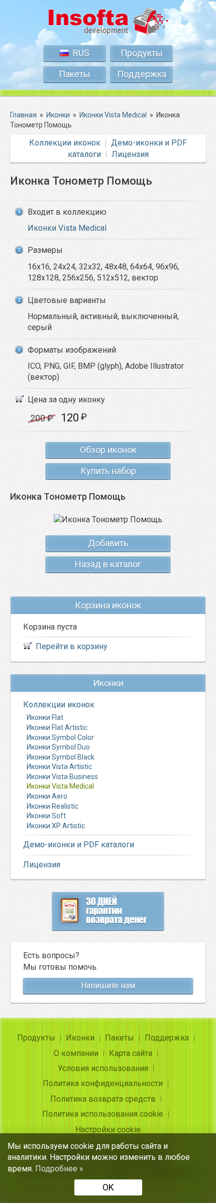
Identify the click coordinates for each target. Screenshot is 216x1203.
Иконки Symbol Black (60, 757)
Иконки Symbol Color (60, 737)
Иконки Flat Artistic (57, 727)
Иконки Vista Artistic (59, 767)
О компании (76, 1053)
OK (108, 1187)
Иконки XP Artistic (56, 826)
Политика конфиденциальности (103, 1083)
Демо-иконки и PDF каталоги (78, 844)
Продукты (142, 53)
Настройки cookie (108, 1129)
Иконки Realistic (52, 806)
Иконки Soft (46, 816)
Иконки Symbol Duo (58, 747)
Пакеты (74, 74)
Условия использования (103, 1068)
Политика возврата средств (103, 1099)
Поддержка (141, 74)
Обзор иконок (108, 449)
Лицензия (130, 154)
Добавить (108, 543)
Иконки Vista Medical (67, 228)
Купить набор (108, 471)
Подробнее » (59, 1168)
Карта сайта (130, 1053)
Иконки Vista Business (62, 777)
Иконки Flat (45, 717)
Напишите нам (108, 985)
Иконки (80, 1037)
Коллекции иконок (64, 142)
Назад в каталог (108, 564)
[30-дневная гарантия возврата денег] (108, 911)
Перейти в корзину (71, 646)
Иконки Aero (47, 796)
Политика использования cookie (102, 1114)
